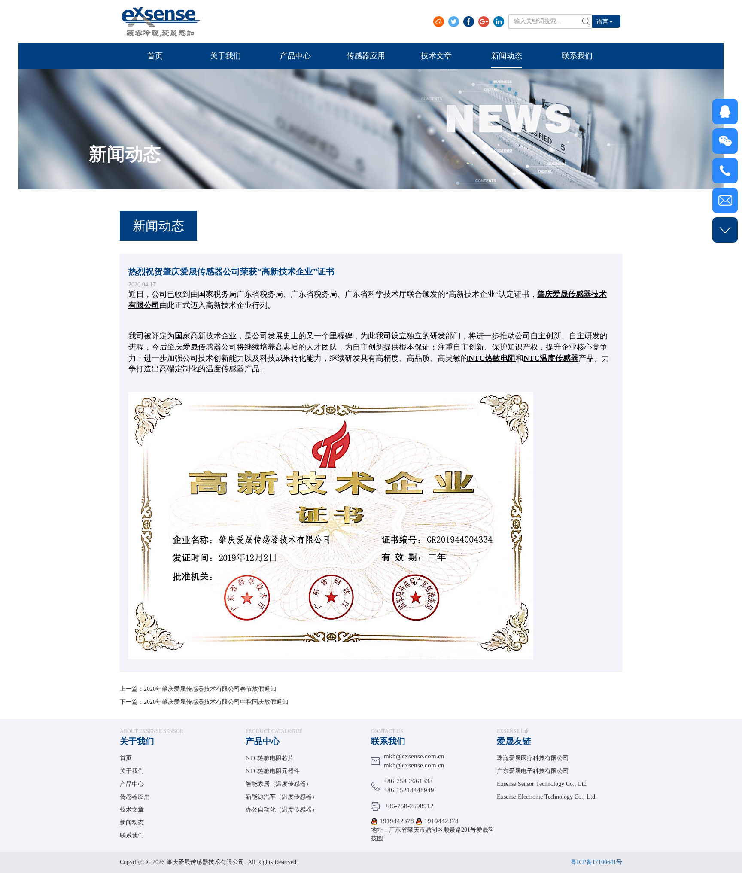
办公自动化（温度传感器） (282, 809)
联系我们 (132, 835)
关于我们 (137, 741)
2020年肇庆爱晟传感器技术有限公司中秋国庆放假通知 (216, 702)
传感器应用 (135, 797)
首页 (126, 758)
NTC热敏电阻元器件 (273, 771)
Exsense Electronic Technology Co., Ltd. (547, 797)
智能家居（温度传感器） (279, 784)
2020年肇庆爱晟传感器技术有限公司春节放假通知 (210, 689)
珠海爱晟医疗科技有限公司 (533, 758)
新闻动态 (132, 822)
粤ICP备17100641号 (596, 862)
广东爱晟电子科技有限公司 (533, 771)
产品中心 (132, 784)
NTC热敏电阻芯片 (270, 758)
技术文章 (132, 809)
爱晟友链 (514, 741)
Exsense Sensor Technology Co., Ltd (542, 784)
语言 (602, 21)
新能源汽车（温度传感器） (282, 797)
